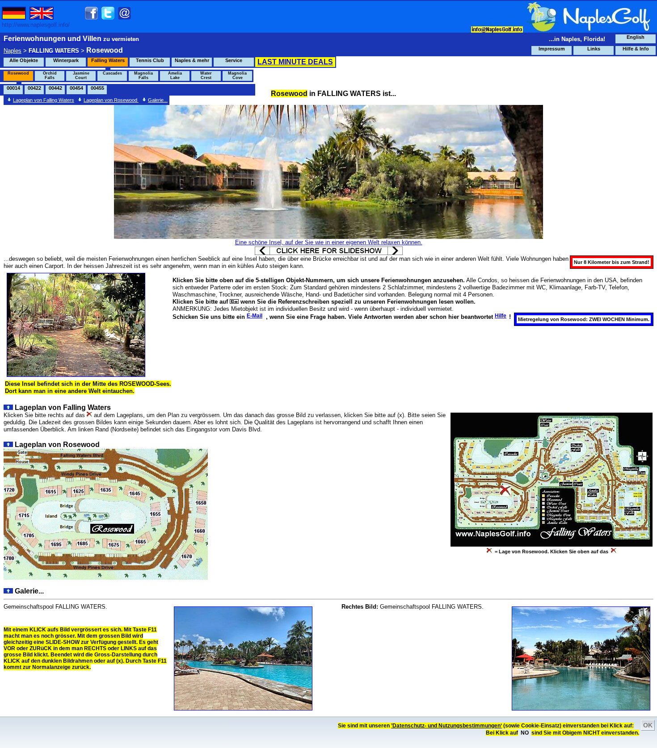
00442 (55, 88)
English (635, 37)
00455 (97, 88)
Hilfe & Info (636, 48)
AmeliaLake (175, 75)
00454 (76, 88)
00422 (34, 88)
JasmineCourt (81, 75)
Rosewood (18, 73)
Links (593, 48)
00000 (118, 88)
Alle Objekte (23, 60)
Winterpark (66, 60)
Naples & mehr (192, 60)
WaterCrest (206, 75)
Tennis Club (150, 60)
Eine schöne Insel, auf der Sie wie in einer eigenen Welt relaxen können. (328, 242)
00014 (13, 88)
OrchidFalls (50, 75)
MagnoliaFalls (143, 75)
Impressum (552, 48)
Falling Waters (108, 60)
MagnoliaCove (237, 75)
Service (233, 60)
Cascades (112, 73)
